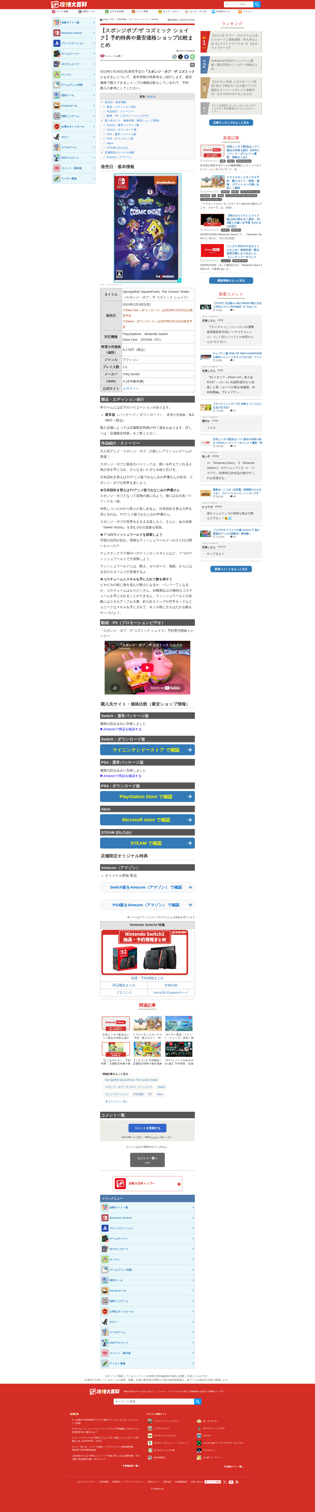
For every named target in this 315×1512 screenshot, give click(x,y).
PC (150, 1094)
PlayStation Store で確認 (146, 796)
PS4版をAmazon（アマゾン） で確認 (146, 905)
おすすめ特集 (117, 11)
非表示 (151, 96)
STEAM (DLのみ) (117, 147)
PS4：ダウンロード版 (119, 138)
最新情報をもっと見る (231, 280)
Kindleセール (223, 11)
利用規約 (116, 1482)
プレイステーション (116, 1094)
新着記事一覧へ (132, 1466)
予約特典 (138, 1094)
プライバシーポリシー (134, 1482)
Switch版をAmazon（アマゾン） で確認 (146, 887)
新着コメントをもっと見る (231, 569)
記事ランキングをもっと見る (231, 122)
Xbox (109, 143)
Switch (161, 1086)
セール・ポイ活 (198, 11)
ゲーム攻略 (62, 11)
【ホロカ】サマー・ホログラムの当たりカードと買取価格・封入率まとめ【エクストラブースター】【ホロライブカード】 (234, 41)
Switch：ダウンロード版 (121, 129)
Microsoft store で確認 (146, 819)
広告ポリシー (154, 1482)
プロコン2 (123, 992)
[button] (147, 228)
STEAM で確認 (146, 843)
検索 (257, 4)
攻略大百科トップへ (142, 1183)
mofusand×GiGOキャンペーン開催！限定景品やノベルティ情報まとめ (234, 64)
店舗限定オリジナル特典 (119, 152)
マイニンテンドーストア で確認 (146, 749)
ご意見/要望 (103, 1482)
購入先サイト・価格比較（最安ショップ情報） (132, 120)
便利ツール (89, 11)
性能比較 (171, 985)
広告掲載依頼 (181, 1482)
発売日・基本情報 (115, 102)
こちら (154, 1137)
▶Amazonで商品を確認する (121, 729)
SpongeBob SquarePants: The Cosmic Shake (131, 1079)
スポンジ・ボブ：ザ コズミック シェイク (129, 1086)
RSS (237, 1482)
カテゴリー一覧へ (118, 1101)
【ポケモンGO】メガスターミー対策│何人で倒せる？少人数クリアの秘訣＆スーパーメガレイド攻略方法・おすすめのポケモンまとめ (234, 87)
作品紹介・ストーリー (120, 111)
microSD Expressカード (171, 992)
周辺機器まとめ (123, 985)
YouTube (231, 1482)
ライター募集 (214, 1482)
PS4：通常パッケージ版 (121, 134)
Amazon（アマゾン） (119, 157)
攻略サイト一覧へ (235, 1466)
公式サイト (131, 388)
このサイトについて (85, 1482)
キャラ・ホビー (171, 11)
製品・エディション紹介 (121, 106)
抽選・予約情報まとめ (147, 978)
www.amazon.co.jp (114, 285)
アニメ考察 (142, 11)
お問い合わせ (197, 1482)
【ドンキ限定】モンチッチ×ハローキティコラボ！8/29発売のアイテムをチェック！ (233, 108)
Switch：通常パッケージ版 (122, 125)
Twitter (225, 1482)
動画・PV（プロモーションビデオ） (128, 115)
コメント (247, 11)
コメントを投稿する (147, 1128)
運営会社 (167, 1482)
